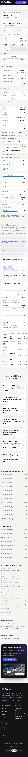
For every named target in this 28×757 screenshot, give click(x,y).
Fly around (8, 30)
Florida (3, 717)
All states (4, 708)
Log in (3, 735)
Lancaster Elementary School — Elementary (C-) (13, 626)
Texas (3, 714)
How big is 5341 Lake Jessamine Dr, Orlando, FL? (11, 410)
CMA (21, 30)
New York (4, 720)
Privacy (11, 746)
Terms (16, 746)
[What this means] (11, 18)
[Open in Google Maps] (25, 7)
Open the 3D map (20, 713)
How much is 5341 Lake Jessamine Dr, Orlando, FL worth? (12, 388)
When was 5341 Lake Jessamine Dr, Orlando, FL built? (12, 421)
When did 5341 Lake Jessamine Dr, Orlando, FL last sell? (12, 399)
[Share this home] (18, 7)
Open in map (22, 2)
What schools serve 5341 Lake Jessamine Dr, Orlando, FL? (11, 432)
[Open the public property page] (23, 7)
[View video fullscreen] (8, 673)
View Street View (15, 34)
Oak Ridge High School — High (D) (9, 623)
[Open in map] (14, 670)
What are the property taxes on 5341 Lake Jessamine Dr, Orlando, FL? (11, 458)
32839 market (16, 638)
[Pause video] (5, 673)
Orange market (6, 638)
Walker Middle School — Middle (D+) (10, 628)
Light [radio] (9, 750)
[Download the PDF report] (20, 7)
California (4, 711)
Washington (5, 723)
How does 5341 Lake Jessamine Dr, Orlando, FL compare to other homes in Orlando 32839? (12, 445)
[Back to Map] (2, 7)
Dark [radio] (20, 750)
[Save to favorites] (15, 7)
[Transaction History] (14, 135)
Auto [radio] (15, 750)
